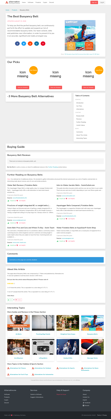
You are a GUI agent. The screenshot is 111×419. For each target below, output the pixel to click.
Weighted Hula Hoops (67, 334)
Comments (79, 132)
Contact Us (86, 397)
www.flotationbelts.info (20, 198)
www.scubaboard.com (19, 220)
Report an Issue (61, 394)
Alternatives (80, 109)
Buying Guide (80, 116)
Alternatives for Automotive (43, 374)
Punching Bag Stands (43, 334)
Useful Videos (80, 125)
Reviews (79, 119)
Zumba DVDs (67, 358)
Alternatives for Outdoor (42, 368)
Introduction (79, 103)
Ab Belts (19, 334)
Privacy (105, 415)
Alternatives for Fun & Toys (19, 374)
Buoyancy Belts (92, 334)
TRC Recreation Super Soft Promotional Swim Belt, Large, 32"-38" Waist (82, 54)
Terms (99, 415)
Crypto (45, 2)
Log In (102, 2)
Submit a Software (36, 394)
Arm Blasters (18, 358)
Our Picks (79, 106)
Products (38, 2)
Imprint (85, 400)
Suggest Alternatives (36, 397)
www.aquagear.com (68, 238)
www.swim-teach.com (19, 242)
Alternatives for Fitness (18, 368)
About (85, 394)
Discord (51, 2)
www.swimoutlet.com (68, 196)
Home (24, 2)
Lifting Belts (43, 358)
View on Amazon (23, 87)
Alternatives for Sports (67, 368)
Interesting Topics (81, 138)
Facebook (87, 403)
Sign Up (94, 2)
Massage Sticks (92, 358)
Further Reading (81, 122)
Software (30, 2)
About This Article (81, 135)
